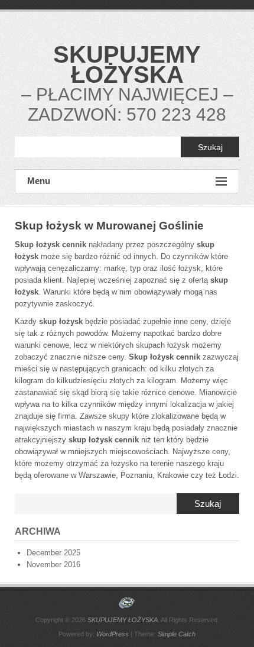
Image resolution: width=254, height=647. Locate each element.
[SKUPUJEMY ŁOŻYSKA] (127, 603)
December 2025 (53, 552)
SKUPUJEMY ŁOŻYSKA (127, 64)
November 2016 (53, 564)
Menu (38, 181)
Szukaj (210, 147)
